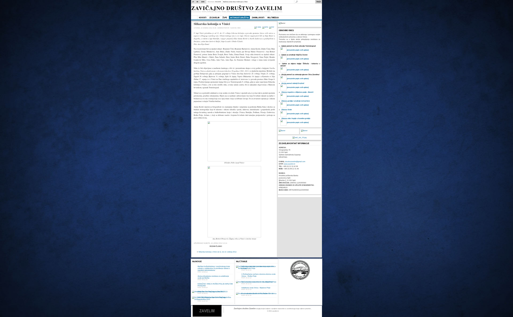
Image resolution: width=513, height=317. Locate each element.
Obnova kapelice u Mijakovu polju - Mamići (297, 92)
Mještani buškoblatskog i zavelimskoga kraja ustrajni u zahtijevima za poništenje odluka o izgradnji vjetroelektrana (214, 268)
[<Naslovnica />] (194, 17)
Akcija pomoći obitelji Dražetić (292, 83)
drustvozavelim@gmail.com (295, 162)
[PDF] (272, 27)
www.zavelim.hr (289, 164)
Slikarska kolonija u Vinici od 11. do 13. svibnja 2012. (217, 252)
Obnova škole (286, 110)
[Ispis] (265, 27)
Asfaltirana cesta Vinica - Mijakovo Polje (255, 288)
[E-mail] (258, 27)
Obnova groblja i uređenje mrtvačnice (295, 101)
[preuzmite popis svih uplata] (298, 50)
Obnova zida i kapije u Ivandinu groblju (295, 118)
